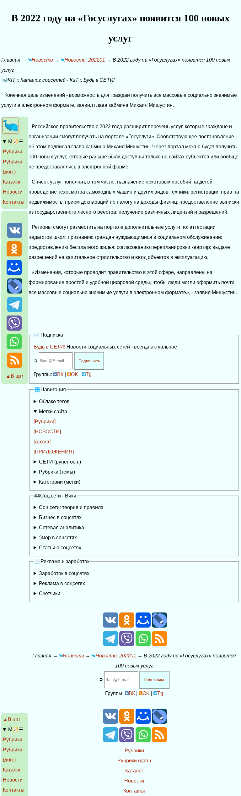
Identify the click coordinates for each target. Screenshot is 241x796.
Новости (13, 192)
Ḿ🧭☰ (15, 141)
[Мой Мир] (14, 273)
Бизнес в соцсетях (60, 517)
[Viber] (14, 329)
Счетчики (49, 593)
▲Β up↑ (15, 376)
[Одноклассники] (14, 254)
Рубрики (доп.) (134, 760)
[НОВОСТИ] (47, 431)
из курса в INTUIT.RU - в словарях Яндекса (80, 549)
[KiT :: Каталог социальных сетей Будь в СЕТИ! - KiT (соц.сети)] (10, 131)
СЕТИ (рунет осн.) (60, 461)
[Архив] (42, 441)
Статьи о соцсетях (60, 547)
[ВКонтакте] (14, 236)
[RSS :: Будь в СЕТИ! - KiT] (14, 366)
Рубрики (12, 151)
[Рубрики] (45, 421)
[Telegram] (14, 310)
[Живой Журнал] (14, 291)
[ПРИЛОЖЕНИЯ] (54, 451)
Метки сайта (53, 411)
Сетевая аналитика (61, 527)
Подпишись (89, 361)
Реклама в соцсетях (62, 583)
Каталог (12, 181)
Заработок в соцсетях (64, 573)
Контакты (13, 202)
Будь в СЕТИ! (49, 346)
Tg (89, 374)
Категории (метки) (59, 482)
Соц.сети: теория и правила (71, 507)
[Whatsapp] (14, 347)
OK (74, 374)
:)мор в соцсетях (58, 537)
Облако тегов (54, 401)
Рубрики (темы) (57, 472)
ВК (60, 374)
